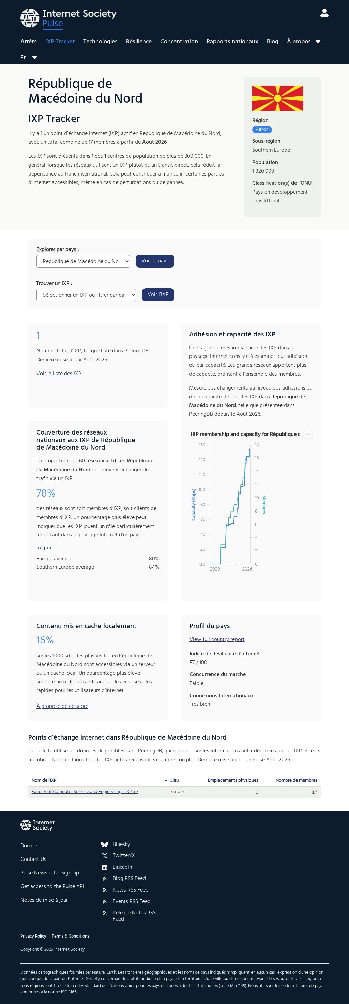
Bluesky (121, 845)
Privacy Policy (33, 936)
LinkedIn (122, 868)
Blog (272, 41)
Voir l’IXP (158, 294)
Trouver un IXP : (54, 284)
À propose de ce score (62, 706)
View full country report (217, 639)
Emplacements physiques (233, 781)
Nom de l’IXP (44, 781)
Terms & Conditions (70, 936)
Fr (23, 57)
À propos (299, 41)
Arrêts (28, 41)
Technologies (100, 41)
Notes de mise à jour (44, 900)
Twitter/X (124, 856)
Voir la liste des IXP (58, 373)
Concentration (179, 41)
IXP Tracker (60, 41)
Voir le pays (155, 261)
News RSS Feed (131, 890)
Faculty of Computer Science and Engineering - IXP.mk (85, 792)
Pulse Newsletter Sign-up (49, 873)
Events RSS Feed (132, 902)
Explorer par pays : (57, 250)
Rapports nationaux (232, 41)
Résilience (139, 41)
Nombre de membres (296, 781)
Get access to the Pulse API (52, 887)
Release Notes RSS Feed (134, 916)
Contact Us (33, 859)
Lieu (174, 781)
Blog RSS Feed (129, 879)
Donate (28, 846)
